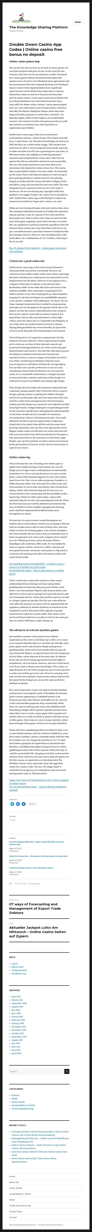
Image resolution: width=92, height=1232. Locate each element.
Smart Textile (18, 1102)
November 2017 (19, 1030)
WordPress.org (19, 973)
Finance (15, 1095)
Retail (14, 1098)
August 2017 (17, 1040)
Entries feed (17, 967)
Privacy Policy (15, 1211)
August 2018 (17, 1006)
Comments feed (19, 970)
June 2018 (16, 1013)
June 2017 (16, 1047)
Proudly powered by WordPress (50, 1225)
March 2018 (17, 1016)
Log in (15, 963)
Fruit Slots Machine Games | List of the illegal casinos (31, 868)
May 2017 (16, 1050)
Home (12, 1176)
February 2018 (18, 1020)
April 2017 (16, 1053)
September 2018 (19, 1003)
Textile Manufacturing (23, 1108)
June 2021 (16, 996)
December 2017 (19, 1026)
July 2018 (16, 1010)
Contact (13, 1217)
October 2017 (18, 1033)
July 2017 (16, 1043)
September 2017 (19, 1037)
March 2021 (17, 1000)
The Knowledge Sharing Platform (38, 27)
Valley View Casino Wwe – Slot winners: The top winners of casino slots (38, 856)
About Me (14, 1182)
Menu (78, 22)
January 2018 (18, 1023)
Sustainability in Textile (23, 1105)
